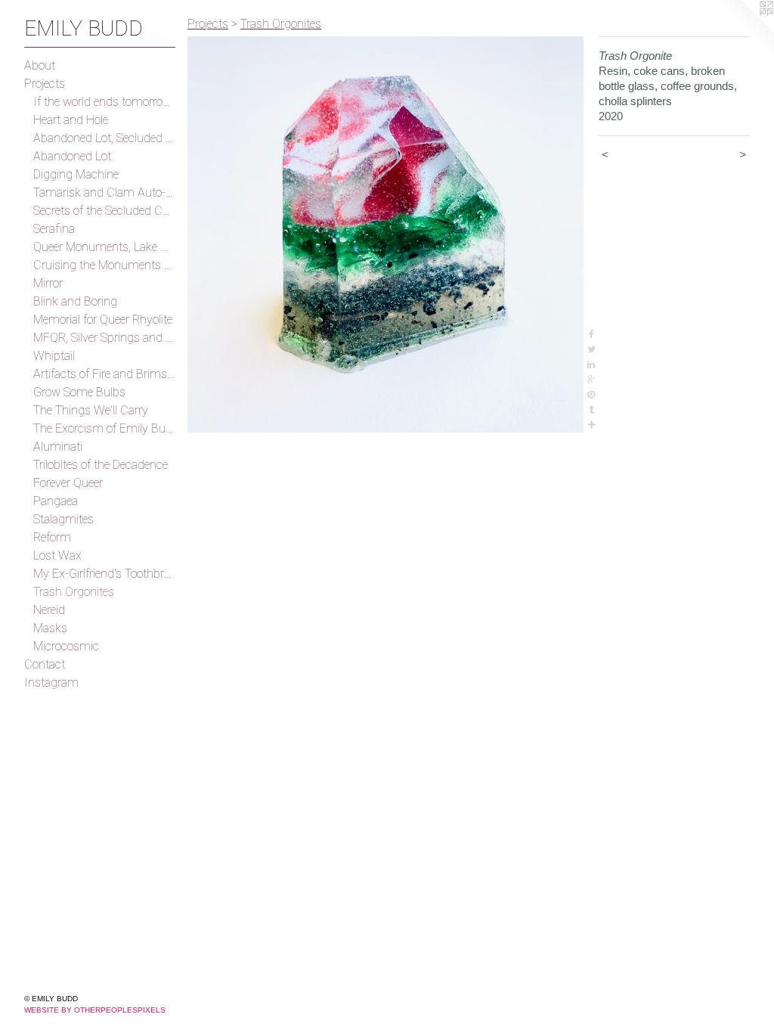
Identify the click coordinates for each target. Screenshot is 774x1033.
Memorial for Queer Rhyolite (102, 319)
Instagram (51, 682)
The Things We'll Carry (90, 410)
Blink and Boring (75, 301)
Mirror (48, 283)
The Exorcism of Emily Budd (104, 428)
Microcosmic (66, 646)
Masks (50, 628)
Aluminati (57, 446)
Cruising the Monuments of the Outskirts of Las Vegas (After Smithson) (104, 265)
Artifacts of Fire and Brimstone (104, 374)
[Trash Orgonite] (385, 234)
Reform (52, 537)
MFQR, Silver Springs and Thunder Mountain (104, 337)
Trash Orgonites (73, 592)
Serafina (54, 229)
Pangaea (55, 501)
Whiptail (54, 356)
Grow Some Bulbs (79, 392)
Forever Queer (68, 483)
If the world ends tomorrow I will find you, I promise (104, 102)
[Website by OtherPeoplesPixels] (744, 30)
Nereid (49, 610)
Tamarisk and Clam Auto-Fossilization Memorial (104, 192)
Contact (44, 664)
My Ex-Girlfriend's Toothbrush (104, 573)
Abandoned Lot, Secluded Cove (104, 138)
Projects (44, 83)
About (39, 65)
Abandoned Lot (72, 156)
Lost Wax (57, 555)
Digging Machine (76, 174)
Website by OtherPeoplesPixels (95, 1010)
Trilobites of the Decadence (100, 465)
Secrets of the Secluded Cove (104, 210)
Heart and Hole (70, 120)
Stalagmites (63, 519)
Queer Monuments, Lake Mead (104, 247)
